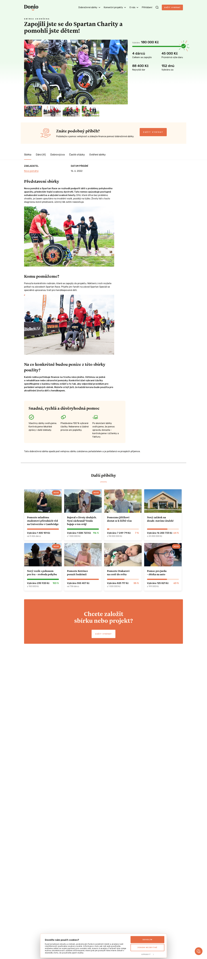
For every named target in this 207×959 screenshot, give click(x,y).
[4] (91, 111)
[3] (71, 111)
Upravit (146, 954)
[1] (33, 111)
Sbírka (27, 154)
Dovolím (147, 940)
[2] (52, 111)
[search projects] (157, 7)
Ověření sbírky (97, 154)
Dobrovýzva (57, 154)
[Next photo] (124, 72)
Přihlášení (147, 7)
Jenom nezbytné (147, 947)
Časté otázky (77, 154)
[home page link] (31, 7)
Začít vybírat (172, 7)
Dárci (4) (41, 154)
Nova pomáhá (31, 171)
